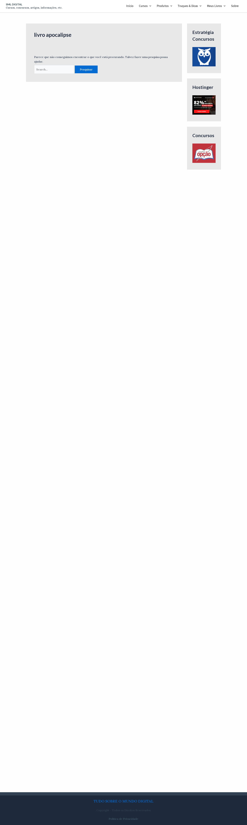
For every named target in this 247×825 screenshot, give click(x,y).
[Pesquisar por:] (54, 69)
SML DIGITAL (14, 4)
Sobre (235, 6)
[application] (149, 6)
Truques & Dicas (188, 6)
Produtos (163, 6)
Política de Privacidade (123, 818)
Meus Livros (214, 6)
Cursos (143, 6)
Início (129, 6)
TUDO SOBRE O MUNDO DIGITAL (123, 801)
